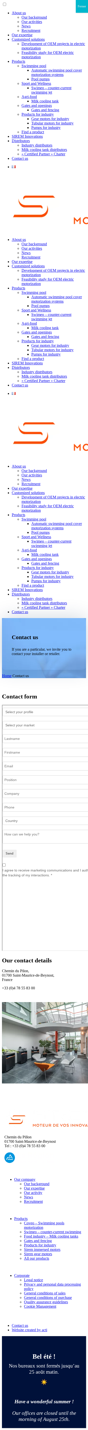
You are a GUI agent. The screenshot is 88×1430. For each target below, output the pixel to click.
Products (18, 61)
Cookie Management (40, 1306)
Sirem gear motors (38, 1254)
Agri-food (29, 97)
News (26, 26)
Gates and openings (37, 105)
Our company (24, 1179)
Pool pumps (40, 79)
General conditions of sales (45, 1293)
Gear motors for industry (50, 119)
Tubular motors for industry (52, 123)
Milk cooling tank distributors (44, 150)
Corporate (22, 1275)
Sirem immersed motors (42, 1249)
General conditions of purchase (48, 1297)
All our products (36, 1258)
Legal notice (33, 1280)
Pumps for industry (46, 127)
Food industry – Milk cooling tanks (51, 1236)
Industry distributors (37, 145)
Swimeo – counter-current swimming (52, 1232)
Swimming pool (34, 66)
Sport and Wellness (36, 83)
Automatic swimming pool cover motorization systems (56, 72)
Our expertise (22, 35)
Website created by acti (29, 1330)
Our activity (33, 1193)
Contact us (20, 158)
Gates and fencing (45, 110)
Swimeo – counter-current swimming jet (51, 90)
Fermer (82, 6)
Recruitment (31, 30)
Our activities (32, 22)
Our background (34, 17)
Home (6, 676)
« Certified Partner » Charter (43, 154)
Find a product (33, 132)
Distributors (21, 141)
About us (19, 13)
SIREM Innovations (27, 136)
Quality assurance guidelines (46, 1302)
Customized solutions (28, 39)
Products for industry (38, 114)
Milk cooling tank (45, 101)
